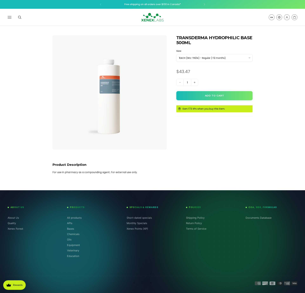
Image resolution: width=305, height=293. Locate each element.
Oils (69, 239)
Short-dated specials (139, 217)
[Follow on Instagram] (142, 282)
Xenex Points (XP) (137, 228)
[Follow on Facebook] (134, 282)
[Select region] (279, 17)
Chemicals (73, 234)
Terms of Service (196, 228)
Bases (70, 228)
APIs (69, 223)
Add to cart (214, 95)
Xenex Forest (15, 228)
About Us (13, 217)
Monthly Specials (137, 223)
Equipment (73, 245)
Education (73, 256)
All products (74, 217)
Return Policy (194, 223)
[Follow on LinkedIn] (150, 282)
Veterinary (73, 250)
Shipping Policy (195, 217)
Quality (12, 223)
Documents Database (258, 217)
